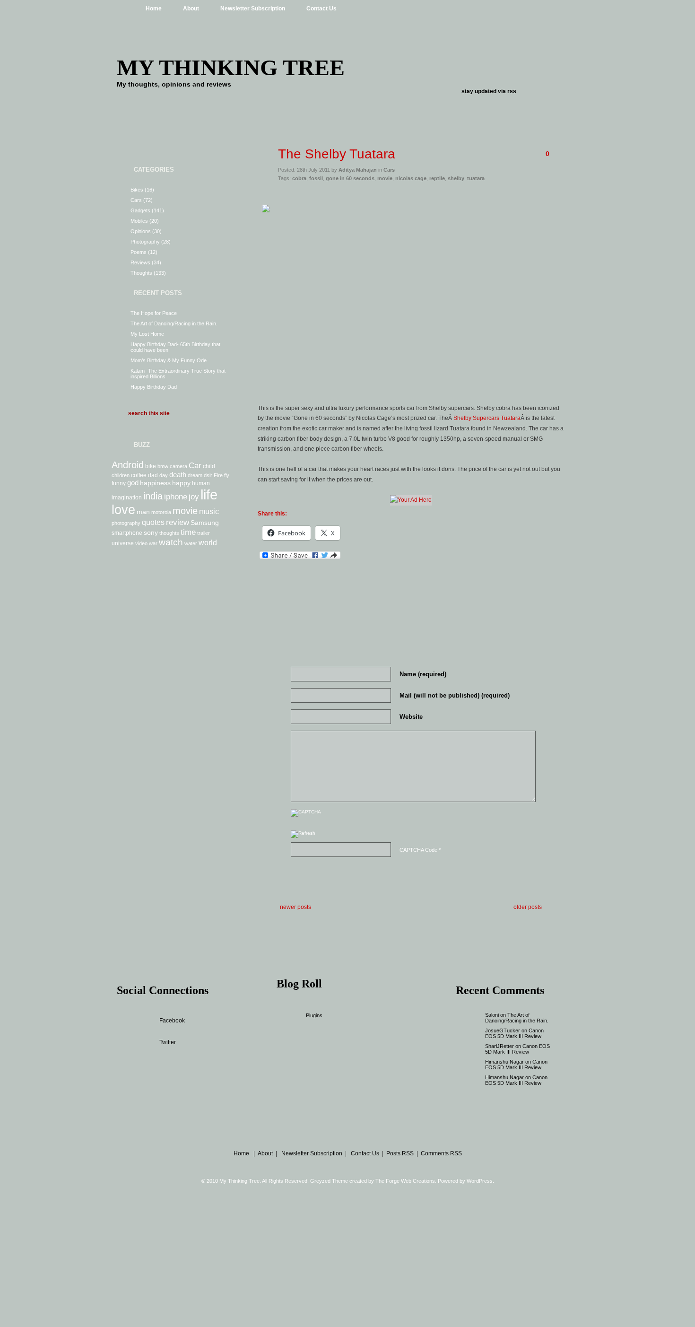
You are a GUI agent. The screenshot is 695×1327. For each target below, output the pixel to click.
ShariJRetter (499, 1046)
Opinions (140, 231)
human (201, 483)
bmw (162, 466)
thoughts (169, 533)
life (208, 494)
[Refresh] (303, 835)
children (121, 475)
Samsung (205, 522)
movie (185, 511)
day (163, 475)
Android (128, 465)
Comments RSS (441, 1153)
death (177, 475)
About (191, 8)
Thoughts (141, 273)
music (209, 511)
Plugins (314, 1015)
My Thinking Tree (231, 67)
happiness (155, 483)
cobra (299, 178)
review (177, 522)
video (141, 543)
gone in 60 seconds (350, 178)
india (153, 496)
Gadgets (140, 210)
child (209, 466)
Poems (138, 252)
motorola (161, 512)
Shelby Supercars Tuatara (487, 418)
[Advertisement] (410, 194)
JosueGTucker (502, 1030)
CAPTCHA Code (418, 850)
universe (123, 543)
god (133, 483)
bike (150, 466)
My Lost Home (147, 334)
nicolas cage (410, 178)
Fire (218, 475)
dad (153, 475)
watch (171, 542)
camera (178, 466)
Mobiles (139, 221)
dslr (208, 475)
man (143, 511)
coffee (139, 475)
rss (511, 91)
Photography (145, 241)
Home (154, 8)
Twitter (167, 1042)
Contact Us (321, 8)
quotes (153, 522)
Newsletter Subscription (252, 8)
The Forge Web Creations (405, 1181)
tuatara (476, 178)
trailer (203, 533)
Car (195, 465)
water (190, 543)
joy (194, 496)
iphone (175, 496)
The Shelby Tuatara (336, 154)
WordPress (480, 1181)
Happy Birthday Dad (153, 387)
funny (119, 483)
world (208, 542)
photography (126, 523)
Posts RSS (400, 1153)
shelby (456, 178)
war (153, 543)
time (188, 532)
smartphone (127, 533)
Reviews (140, 262)
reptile (437, 178)
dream (195, 475)
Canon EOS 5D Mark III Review (514, 1033)
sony (151, 532)
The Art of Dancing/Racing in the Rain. (173, 323)
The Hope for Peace (153, 313)
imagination (127, 497)
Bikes (136, 189)
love (123, 510)
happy (181, 483)
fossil (316, 178)
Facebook (172, 1020)
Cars (136, 200)
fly (226, 475)
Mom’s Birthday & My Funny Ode (168, 360)
